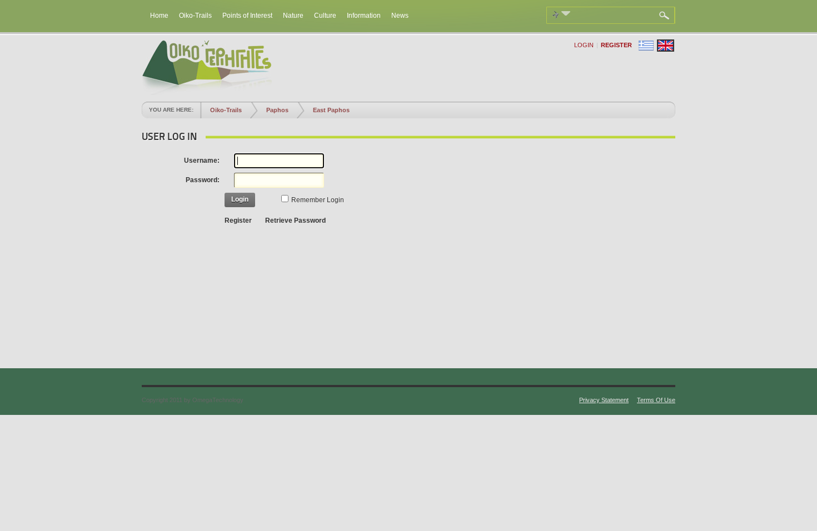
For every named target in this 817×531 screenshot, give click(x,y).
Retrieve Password (295, 220)
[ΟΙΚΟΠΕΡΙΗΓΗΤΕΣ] (207, 93)
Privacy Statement (604, 400)
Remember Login (317, 200)
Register (616, 45)
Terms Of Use (656, 400)
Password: (203, 180)
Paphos (277, 110)
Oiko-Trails (226, 110)
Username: (202, 160)
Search (665, 15)
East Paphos (331, 110)
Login (584, 45)
